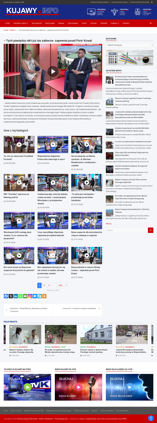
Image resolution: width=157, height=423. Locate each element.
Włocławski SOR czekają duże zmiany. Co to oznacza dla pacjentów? (17, 235)
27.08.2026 (15, 355)
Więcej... (109, 224)
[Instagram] (30, 296)
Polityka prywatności (81, 411)
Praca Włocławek (122, 411)
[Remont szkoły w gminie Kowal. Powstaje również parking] (109, 101)
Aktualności (37, 23)
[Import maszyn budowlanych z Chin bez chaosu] (109, 212)
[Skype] (39, 296)
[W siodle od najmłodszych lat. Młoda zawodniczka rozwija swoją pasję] (109, 199)
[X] (11, 296)
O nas (6, 411)
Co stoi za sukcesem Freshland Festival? (133, 142)
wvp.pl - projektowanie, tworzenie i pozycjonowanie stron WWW (103, 419)
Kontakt (126, 23)
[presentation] (148, 321)
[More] (44, 296)
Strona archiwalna (106, 411)
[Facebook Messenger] (35, 296)
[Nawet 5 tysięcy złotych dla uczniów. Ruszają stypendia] (109, 183)
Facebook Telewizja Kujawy (99, 2)
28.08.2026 (50, 355)
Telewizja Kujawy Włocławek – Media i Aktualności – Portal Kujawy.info (42, 419)
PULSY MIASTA (10, 321)
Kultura (94, 23)
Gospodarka (73, 23)
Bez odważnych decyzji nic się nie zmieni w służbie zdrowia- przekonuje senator (51, 270)
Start (8, 23)
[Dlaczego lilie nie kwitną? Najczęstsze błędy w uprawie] (109, 156)
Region (61, 23)
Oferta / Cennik (15, 411)
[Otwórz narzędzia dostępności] (151, 418)
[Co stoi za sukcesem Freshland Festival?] (109, 145)
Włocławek (50, 23)
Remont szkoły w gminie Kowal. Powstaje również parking (58, 351)
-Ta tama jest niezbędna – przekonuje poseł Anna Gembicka (83, 197)
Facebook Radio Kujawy (119, 2)
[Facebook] (151, 2)
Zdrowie (103, 23)
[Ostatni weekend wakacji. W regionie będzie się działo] (109, 169)
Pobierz (114, 23)
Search (150, 230)
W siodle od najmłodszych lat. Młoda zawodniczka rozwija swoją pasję (24, 352)
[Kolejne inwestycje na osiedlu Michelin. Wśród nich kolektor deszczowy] (109, 131)
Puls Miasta (20, 347)
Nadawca (94, 411)
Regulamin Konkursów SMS (34, 411)
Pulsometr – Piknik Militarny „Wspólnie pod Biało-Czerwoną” (29, 310)
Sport (84, 23)
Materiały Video (20, 23)
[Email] (25, 296)
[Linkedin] (15, 296)
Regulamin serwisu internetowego (58, 411)
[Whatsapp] (20, 296)
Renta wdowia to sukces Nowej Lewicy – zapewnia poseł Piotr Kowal (85, 270)
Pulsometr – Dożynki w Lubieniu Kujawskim (79, 308)
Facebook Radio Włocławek (139, 2)
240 (60, 285)
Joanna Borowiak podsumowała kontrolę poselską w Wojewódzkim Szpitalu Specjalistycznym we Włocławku (133, 114)
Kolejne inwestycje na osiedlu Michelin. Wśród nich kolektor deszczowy (129, 352)
